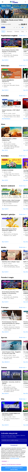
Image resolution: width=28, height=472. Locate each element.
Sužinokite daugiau (14, 458)
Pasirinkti (5, 461)
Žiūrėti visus (23, 35)
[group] (14, 11)
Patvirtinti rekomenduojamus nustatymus (14, 468)
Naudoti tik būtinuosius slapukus (11, 464)
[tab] (14, 27)
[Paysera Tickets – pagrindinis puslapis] (14, 2)
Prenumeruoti (14, 445)
